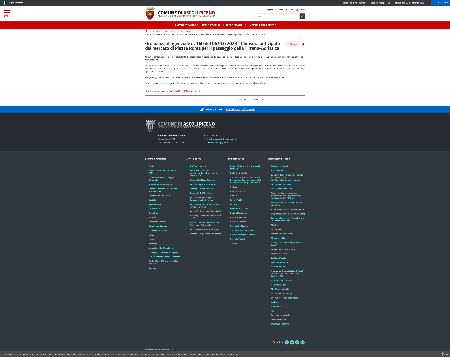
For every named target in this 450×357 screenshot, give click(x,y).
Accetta (445, 354)
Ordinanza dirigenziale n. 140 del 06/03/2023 (175, 90)
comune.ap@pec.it (220, 142)
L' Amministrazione (158, 31)
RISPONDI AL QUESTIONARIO (240, 109)
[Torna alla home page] (146, 31)
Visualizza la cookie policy (229, 354)
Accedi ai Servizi (440, 2)
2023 (181, 31)
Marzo (189, 31)
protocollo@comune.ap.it (225, 139)
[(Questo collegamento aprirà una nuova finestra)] (287, 10)
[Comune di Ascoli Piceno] (181, 13)
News (173, 31)
